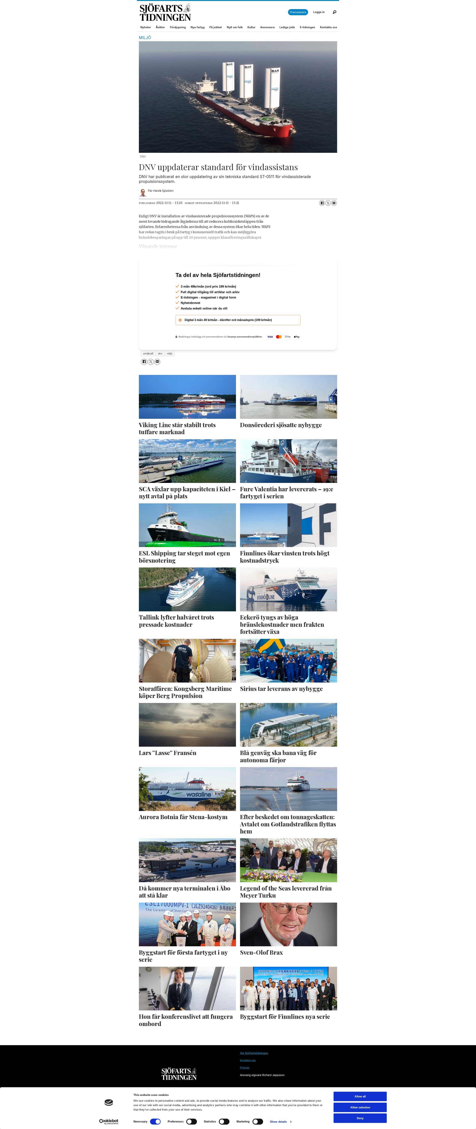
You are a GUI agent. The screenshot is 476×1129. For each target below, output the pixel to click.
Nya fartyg (198, 27)
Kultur (251, 27)
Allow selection (360, 1107)
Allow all (360, 1096)
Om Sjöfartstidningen (254, 1069)
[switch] (191, 1122)
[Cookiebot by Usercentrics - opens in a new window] (109, 1122)
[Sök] (334, 12)
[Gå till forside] (214, 12)
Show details (278, 1121)
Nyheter (145, 27)
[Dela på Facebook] (322, 203)
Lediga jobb (287, 27)
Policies (245, 1083)
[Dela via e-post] (334, 203)
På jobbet (215, 27)
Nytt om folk (235, 27)
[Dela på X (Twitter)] (328, 203)
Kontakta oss (328, 27)
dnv (160, 369)
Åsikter (160, 27)
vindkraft (148, 369)
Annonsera (267, 27)
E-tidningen (307, 27)
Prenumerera (298, 12)
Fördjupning (178, 27)
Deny (360, 1118)
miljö (170, 369)
